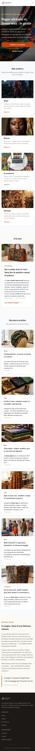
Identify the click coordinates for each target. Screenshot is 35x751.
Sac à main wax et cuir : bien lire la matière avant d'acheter (17, 272)
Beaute (3, 718)
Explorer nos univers (17, 44)
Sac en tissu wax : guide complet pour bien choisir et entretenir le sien (16, 592)
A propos (4, 733)
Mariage (3, 725)
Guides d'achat (17, 51)
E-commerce (5, 722)
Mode (3, 715)
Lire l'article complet (12, 303)
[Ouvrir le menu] (32, 3)
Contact (3, 736)
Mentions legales (6, 739)
